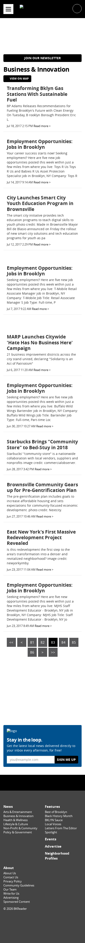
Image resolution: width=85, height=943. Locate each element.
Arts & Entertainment (17, 812)
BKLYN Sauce (54, 820)
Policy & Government (17, 832)
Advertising (11, 898)
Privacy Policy (12, 881)
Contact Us (10, 877)
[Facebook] (32, 782)
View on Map (19, 78)
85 (74, 642)
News (8, 806)
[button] (77, 8)
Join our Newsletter (42, 58)
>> (53, 652)
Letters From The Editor (61, 828)
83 (53, 642)
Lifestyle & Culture (15, 824)
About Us (9, 873)
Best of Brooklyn (56, 812)
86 (32, 652)
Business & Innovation (18, 816)
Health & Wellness (15, 820)
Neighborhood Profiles (57, 856)
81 (32, 642)
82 (43, 642)
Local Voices (53, 824)
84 (63, 642)
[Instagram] (42, 782)
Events (50, 839)
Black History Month (59, 816)
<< (11, 642)
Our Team (10, 889)
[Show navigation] (8, 9)
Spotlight (51, 832)
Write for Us (11, 894)
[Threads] (52, 782)
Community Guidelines (18, 885)
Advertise (53, 846)
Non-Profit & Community (20, 828)
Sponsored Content (16, 902)
